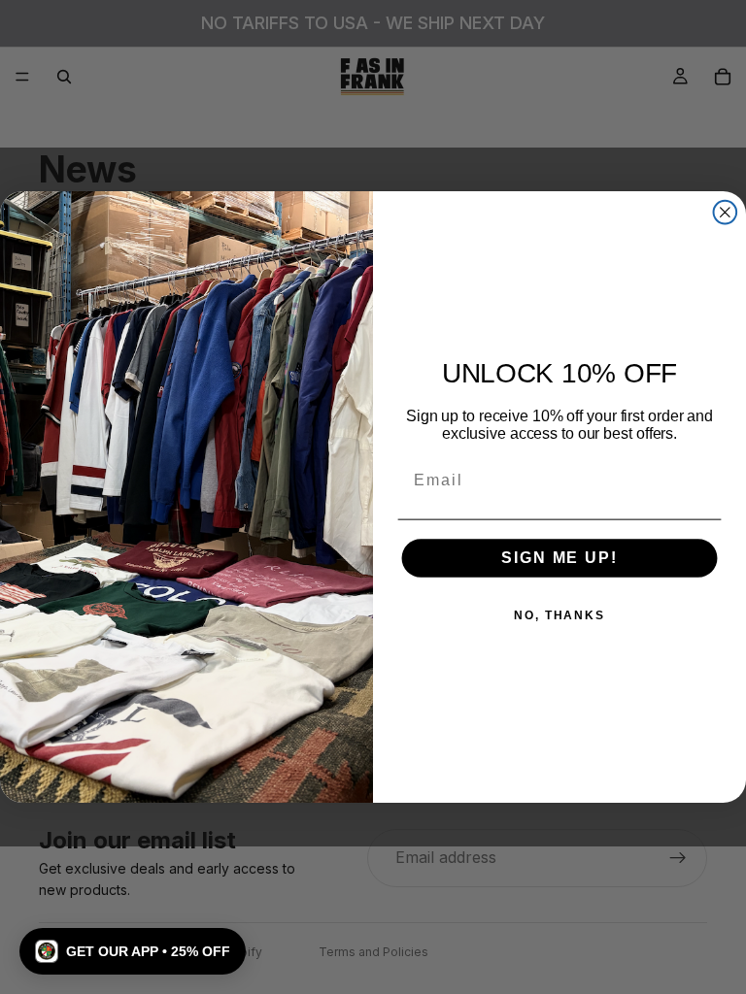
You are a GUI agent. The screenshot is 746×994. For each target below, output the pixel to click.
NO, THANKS (559, 616)
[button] (132, 951)
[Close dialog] (725, 212)
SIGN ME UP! (559, 558)
